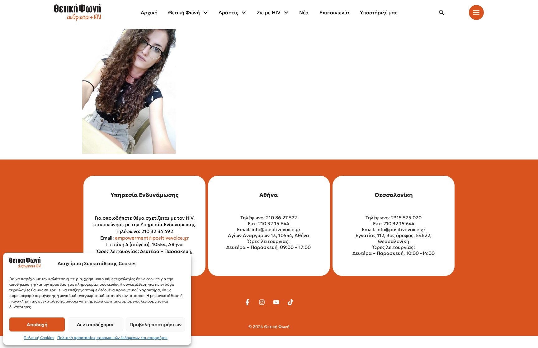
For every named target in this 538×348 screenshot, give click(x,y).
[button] (441, 12)
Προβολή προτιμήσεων (156, 324)
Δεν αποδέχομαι (95, 324)
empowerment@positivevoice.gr (152, 238)
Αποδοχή (37, 324)
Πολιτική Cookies (39, 337)
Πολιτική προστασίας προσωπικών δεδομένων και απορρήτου (112, 337)
